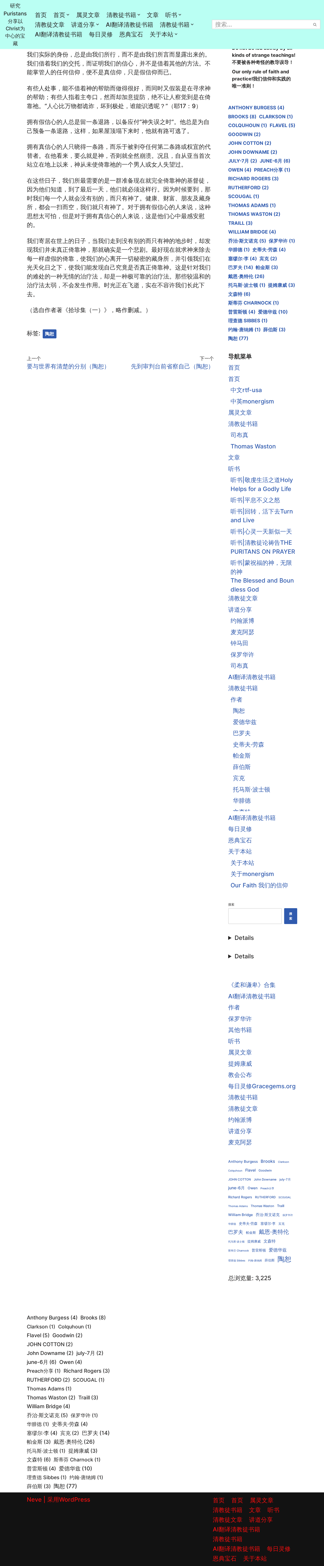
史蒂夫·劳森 (269, 249)
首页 (41, 14)
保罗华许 (282, 241)
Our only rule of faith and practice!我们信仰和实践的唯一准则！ (261, 79)
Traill (240, 223)
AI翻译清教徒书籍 (129, 24)
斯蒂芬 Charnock (253, 303)
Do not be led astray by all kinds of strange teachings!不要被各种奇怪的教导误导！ (263, 55)
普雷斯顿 (241, 312)
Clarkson (276, 116)
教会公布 (240, 1074)
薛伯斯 (274, 329)
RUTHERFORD (248, 187)
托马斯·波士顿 (246, 285)
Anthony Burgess (256, 108)
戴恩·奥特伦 (246, 276)
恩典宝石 (131, 34)
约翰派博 (242, 620)
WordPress (74, 1499)
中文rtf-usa (246, 390)
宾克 (268, 258)
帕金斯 (267, 267)
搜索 (231, 904)
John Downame (252, 152)
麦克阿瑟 (242, 632)
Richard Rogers (253, 178)
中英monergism (252, 401)
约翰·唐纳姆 (244, 329)
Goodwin (244, 134)
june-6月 (275, 161)
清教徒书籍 (243, 423)
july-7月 (242, 161)
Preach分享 (272, 170)
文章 (153, 14)
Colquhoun (247, 125)
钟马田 (239, 643)
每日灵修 (101, 34)
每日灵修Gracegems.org (262, 1086)
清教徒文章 (50, 24)
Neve (34, 1499)
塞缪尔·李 (242, 258)
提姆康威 (281, 285)
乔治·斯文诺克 (247, 241)
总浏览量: (241, 1278)
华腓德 (239, 249)
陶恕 (49, 333)
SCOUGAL (243, 196)
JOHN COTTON (249, 143)
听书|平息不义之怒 (255, 500)
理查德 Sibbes (248, 320)
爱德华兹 (273, 312)
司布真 (239, 434)
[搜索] (315, 24)
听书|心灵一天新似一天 (261, 531)
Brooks (242, 116)
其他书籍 (240, 1029)
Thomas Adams (252, 205)
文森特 (239, 294)
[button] (67, 14)
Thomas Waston (254, 214)
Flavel (282, 125)
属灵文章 (88, 14)
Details (244, 937)
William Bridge (252, 232)
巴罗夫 (240, 267)
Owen (239, 170)
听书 (234, 468)
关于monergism (252, 873)
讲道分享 (240, 609)
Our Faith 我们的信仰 (259, 885)
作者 (236, 699)
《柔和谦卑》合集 (252, 984)
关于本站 (240, 851)
